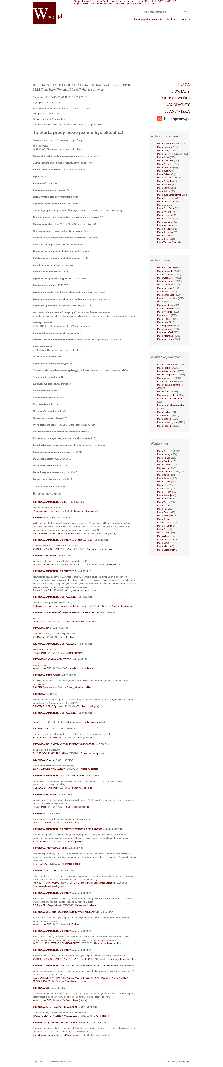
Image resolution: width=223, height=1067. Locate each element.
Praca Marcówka (165, 225)
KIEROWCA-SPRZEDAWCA (46, 675)
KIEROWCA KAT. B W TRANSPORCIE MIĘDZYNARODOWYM (63, 744)
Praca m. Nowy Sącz (167, 298)
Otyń (98, 1035)
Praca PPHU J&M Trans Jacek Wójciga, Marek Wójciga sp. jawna (122, 3)
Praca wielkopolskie (166, 374)
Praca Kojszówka (165, 208)
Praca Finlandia (164, 499)
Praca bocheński (165, 329)
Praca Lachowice (165, 222)
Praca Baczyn (164, 239)
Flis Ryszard (39, 637)
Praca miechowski (166, 336)
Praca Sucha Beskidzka (168, 143)
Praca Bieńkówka (165, 229)
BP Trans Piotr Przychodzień (47, 905)
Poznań (68, 981)
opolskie (108, 549)
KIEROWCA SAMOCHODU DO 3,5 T (51, 502)
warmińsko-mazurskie (85, 590)
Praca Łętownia (164, 215)
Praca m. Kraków (165, 268)
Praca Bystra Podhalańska (170, 195)
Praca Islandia (164, 546)
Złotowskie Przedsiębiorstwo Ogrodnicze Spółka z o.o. (59, 564)
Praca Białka (163, 157)
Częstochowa (71, 1000)
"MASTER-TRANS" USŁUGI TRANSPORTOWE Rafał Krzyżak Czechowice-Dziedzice (74, 883)
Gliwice (103, 533)
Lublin (62, 637)
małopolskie (110, 1)
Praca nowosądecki (166, 295)
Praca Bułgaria (164, 519)
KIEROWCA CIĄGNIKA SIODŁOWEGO (52, 659)
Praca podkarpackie (166, 395)
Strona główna (81, 1)
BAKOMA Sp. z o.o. (42, 687)
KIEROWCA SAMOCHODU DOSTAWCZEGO (54, 597)
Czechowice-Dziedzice (44, 886)
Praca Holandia (164, 458)
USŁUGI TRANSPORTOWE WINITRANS (52, 549)
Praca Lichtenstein (166, 550)
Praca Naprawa (164, 188)
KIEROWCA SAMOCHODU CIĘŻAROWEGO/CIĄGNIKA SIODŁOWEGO (68, 829)
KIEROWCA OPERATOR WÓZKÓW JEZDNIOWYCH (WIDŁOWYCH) (66, 612)
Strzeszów (79, 511)
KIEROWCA (39, 694)
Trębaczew (85, 769)
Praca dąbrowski (165, 325)
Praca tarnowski (164, 288)
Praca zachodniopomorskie (170, 398)
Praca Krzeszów (165, 232)
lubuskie (105, 1035)
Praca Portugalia (165, 516)
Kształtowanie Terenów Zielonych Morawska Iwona (57, 1035)
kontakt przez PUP (42, 621)
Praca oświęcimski (166, 285)
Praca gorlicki (163, 302)
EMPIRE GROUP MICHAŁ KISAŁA (50, 753)
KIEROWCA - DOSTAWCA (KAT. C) (50, 848)
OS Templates (183, 1062)
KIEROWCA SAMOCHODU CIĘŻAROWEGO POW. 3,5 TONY (62, 540)
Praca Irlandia (163, 488)
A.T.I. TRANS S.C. (42, 841)
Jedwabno (70, 621)
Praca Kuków (137, 1)
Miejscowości (175, 97)
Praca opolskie (164, 415)
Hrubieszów (80, 905)
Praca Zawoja (163, 150)
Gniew (79, 737)
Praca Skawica (164, 184)
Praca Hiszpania (165, 492)
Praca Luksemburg (166, 539)
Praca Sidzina (163, 191)
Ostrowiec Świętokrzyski (77, 722)
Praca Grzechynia (165, 198)
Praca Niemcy (164, 454)
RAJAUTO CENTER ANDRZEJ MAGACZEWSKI (56, 1016)
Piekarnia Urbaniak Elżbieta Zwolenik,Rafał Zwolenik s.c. (60, 606)
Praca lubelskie (164, 412)
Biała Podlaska (72, 807)
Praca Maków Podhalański (169, 154)
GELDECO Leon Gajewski (45, 788)
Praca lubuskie (164, 419)
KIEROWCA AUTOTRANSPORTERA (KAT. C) (55, 1007)
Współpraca (171, 19)
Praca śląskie (163, 368)
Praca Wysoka (164, 212)
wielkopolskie (113, 564)
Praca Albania (163, 536)
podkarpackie (97, 753)
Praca (183, 84)
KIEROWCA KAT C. (42, 628)
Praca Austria (163, 468)
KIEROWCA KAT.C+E (43, 760)
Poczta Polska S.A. (42, 590)
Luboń (75, 788)
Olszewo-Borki (72, 668)
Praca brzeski (163, 315)
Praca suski (123, 1)
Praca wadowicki (165, 278)
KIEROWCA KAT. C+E (44, 517)
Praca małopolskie (166, 381)
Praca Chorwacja (165, 522)
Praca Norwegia (164, 464)
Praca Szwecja (164, 478)
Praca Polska (96, 1)
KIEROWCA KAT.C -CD (44, 870)
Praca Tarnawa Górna (167, 242)
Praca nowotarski (165, 305)
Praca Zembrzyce (165, 164)
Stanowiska (177, 111)
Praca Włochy (163, 502)
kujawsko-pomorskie (86, 621)
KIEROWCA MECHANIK (45, 794)
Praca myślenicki (165, 312)
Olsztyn (70, 590)
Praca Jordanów (164, 147)
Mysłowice (67, 864)
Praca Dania (163, 505)
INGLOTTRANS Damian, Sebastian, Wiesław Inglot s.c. (59, 533)
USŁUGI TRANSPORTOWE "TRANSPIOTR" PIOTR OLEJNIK (63, 959)
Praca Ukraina (164, 533)
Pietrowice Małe (114, 959)
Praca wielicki (163, 291)
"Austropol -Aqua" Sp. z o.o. (46, 511)
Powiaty (181, 91)
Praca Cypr (162, 529)
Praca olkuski (163, 319)
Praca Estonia (164, 512)
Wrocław (81, 706)
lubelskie (70, 637)
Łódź (67, 822)
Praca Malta (163, 509)
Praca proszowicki (166, 339)
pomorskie (80, 653)
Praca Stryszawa (165, 161)
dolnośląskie (91, 511)
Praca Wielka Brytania (167, 471)
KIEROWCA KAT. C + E (44, 729)
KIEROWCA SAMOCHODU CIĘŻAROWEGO (54, 571)
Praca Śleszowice (165, 218)
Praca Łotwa (163, 543)
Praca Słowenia (164, 526)
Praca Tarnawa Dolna (167, 178)
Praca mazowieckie (166, 364)
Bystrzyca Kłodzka (110, 606)
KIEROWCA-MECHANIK (45, 555)
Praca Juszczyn (165, 167)
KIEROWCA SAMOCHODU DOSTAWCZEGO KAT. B (58, 775)
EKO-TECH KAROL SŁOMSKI (47, 737)
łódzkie (94, 769)
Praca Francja (163, 481)
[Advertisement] (111, 52)
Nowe (96, 943)
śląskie (112, 533)
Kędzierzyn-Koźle (95, 549)
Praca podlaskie (164, 426)
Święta (102, 564)
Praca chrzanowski (166, 281)
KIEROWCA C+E (41, 988)
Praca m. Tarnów (165, 274)
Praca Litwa (162, 485)
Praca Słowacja (164, 495)
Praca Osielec (164, 174)
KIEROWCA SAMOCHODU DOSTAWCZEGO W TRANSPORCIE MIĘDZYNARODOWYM (75, 965)
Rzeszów (85, 753)
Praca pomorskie (165, 378)
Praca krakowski (165, 271)
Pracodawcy (176, 104)
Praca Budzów (164, 171)
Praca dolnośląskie (166, 371)
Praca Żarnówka (165, 181)
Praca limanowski (165, 308)
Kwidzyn (69, 653)
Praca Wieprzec (164, 235)
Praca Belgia (163, 475)
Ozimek (69, 841)
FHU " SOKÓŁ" (40, 864)
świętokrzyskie (83, 687)
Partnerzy (185, 19)
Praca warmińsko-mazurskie (170, 405)
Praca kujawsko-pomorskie (170, 385)
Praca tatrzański (165, 332)
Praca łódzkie (163, 392)
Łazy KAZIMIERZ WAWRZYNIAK (49, 769)
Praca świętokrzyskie (167, 422)
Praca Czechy (164, 461)
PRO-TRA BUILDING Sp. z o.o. (48, 706)
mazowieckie (86, 668)
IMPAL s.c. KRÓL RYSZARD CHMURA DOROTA (56, 943)
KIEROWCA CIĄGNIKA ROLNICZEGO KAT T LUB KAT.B (61, 1022)
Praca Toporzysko (165, 201)
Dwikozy (71, 687)
